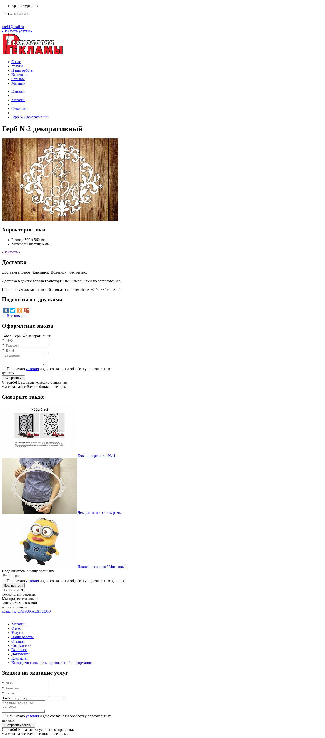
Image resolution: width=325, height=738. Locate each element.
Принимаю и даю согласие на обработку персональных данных (65, 581)
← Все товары (13, 316)
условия (32, 369)
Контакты (19, 75)
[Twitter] (12, 310)
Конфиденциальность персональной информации (51, 663)
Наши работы (22, 70)
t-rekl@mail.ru (13, 27)
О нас (16, 62)
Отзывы (18, 79)
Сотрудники (21, 645)
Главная (17, 91)
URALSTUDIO (26, 611)
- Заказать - (11, 252)
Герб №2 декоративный (30, 117)
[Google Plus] (26, 310)
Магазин (18, 83)
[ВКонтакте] (6, 310)
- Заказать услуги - (17, 31)
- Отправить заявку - (18, 725)
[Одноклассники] (19, 310)
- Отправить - (13, 378)
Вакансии (19, 650)
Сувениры (19, 108)
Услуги (17, 66)
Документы (20, 654)
